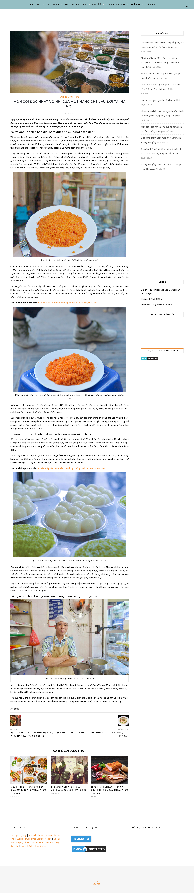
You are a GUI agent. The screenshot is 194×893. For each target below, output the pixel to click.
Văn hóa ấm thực (69, 97)
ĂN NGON (35, 4)
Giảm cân (151, 4)
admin (16, 708)
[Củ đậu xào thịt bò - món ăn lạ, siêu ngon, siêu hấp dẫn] (123, 720)
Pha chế (96, 4)
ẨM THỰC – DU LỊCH (76, 4)
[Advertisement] (104, 16)
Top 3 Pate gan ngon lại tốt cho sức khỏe (161, 100)
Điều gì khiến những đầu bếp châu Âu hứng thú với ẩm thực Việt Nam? (28, 790)
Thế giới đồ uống (115, 4)
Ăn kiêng (135, 4)
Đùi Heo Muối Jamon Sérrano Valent (34, 838)
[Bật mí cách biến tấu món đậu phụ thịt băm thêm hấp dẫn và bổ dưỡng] (15, 720)
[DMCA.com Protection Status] (162, 358)
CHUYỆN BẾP (53, 4)
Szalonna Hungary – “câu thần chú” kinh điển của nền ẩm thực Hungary (109, 790)
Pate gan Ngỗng (18, 835)
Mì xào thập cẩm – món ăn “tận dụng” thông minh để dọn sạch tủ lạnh (71, 468)
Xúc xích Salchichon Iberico (33, 845)
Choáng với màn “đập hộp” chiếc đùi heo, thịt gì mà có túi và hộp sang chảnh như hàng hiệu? (160, 62)
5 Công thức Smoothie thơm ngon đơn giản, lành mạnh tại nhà (67, 302)
